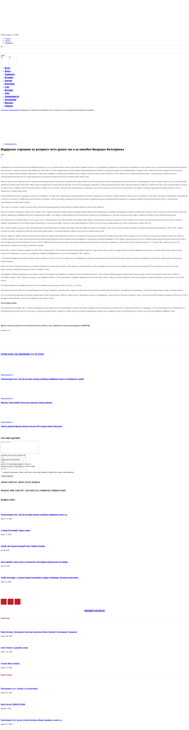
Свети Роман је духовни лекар (14, 647)
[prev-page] (2, 430)
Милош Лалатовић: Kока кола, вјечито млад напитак (26, 402)
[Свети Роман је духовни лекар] (94, 643)
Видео (8, 71)
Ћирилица (9, 43)
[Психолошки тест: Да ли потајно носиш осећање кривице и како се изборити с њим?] (11, 372)
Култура (8, 80)
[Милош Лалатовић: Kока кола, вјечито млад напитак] (11, 396)
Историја (9, 77)
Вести (7, 67)
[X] (11, 602)
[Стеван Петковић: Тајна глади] (6, 526)
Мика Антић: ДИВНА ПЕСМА (13, 704)
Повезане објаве (12, 354)
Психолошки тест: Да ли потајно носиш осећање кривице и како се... (34, 514)
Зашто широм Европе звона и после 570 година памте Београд (31, 426)
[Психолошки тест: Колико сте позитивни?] (94, 684)
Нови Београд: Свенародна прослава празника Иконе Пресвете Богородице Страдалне (39, 632)
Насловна (4, 110)
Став (7, 86)
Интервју (9, 90)
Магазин (9, 102)
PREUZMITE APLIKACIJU (94, 610)
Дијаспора (9, 83)
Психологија (10, 99)
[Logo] (5, 64)
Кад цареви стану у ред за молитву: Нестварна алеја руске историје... (35, 562)
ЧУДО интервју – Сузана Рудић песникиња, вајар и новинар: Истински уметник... (40, 577)
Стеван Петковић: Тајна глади (15, 530)
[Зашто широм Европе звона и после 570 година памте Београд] (11, 420)
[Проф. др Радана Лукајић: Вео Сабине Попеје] (6, 542)
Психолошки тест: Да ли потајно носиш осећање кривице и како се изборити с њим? (42, 379)
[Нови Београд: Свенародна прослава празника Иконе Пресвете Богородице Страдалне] (94, 628)
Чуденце (9, 105)
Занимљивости (12, 96)
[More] (50, 160)
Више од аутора (33, 354)
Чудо (7, 93)
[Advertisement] (94, 126)
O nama (7, 38)
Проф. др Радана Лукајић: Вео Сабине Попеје (23, 546)
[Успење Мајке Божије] (94, 659)
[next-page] (5, 430)
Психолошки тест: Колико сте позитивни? (19, 688)
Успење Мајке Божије (10, 663)
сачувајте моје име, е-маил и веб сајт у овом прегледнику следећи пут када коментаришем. (38, 472)
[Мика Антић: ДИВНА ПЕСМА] (94, 700)
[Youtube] (17, 602)
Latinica (7, 41)
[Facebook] (4, 602)
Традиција (10, 74)
